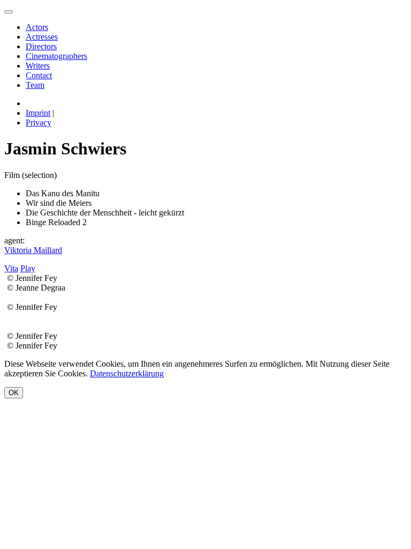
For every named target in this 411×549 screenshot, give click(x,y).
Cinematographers (56, 56)
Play (27, 268)
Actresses (42, 36)
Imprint (38, 112)
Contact (39, 75)
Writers (38, 65)
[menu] (8, 11)
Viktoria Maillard (33, 250)
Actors (37, 27)
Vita (11, 268)
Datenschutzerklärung (127, 373)
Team (35, 85)
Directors (41, 46)
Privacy (38, 122)
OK (14, 393)
